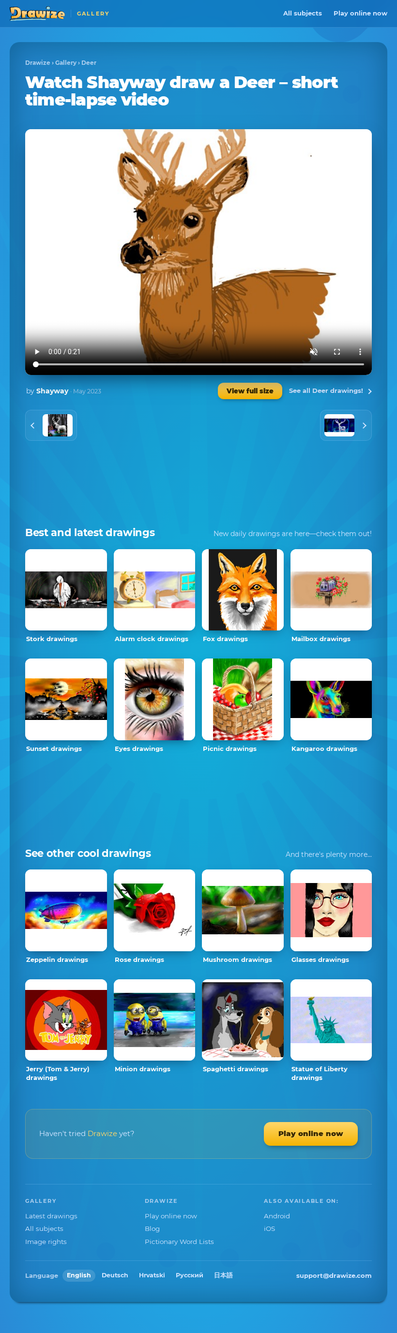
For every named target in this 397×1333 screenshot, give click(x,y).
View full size (250, 391)
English (79, 1275)
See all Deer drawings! (326, 390)
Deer (88, 62)
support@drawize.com (334, 1275)
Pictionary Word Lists (179, 1241)
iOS (269, 1228)
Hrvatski (152, 1275)
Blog (152, 1228)
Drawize (37, 62)
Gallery (65, 62)
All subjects (302, 13)
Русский (189, 1275)
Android (277, 1216)
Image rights (46, 1241)
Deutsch (115, 1275)
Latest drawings (51, 1216)
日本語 (223, 1275)
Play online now (360, 13)
